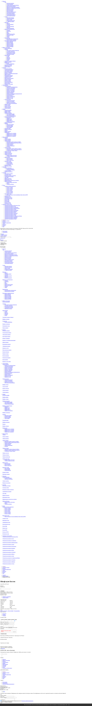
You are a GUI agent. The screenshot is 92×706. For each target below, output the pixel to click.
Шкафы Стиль (9, 118)
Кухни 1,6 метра (10, 188)
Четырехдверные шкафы (11, 115)
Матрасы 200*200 (10, 46)
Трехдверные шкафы (10, 114)
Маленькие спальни (10, 54)
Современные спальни (11, 53)
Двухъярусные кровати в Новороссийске (12, 208)
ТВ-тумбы (6, 177)
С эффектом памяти (10, 21)
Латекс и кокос (9, 19)
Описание (4, 613)
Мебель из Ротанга (8, 181)
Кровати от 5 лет (10, 98)
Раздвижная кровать (10, 94)
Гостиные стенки (8, 174)
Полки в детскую (8, 106)
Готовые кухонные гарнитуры (10, 186)
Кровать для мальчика (11, 88)
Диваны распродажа (8, 153)
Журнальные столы (8, 179)
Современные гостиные (9, 176)
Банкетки (8, 58)
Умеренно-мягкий (10, 24)
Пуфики (8, 59)
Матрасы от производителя (10, 29)
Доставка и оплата (6, 220)
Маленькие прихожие (11, 169)
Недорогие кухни (8, 203)
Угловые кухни (7, 195)
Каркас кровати (7, 66)
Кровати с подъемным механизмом (11, 73)
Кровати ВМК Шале (10, 63)
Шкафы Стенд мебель (11, 121)
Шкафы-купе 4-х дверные (11, 135)
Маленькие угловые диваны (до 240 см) (14, 148)
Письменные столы (8, 65)
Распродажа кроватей (9, 82)
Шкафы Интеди (10, 120)
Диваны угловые (8, 147)
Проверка (2, 628)
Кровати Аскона (8, 80)
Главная (4, 219)
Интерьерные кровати (9, 75)
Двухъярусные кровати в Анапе (10, 209)
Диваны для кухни (8, 154)
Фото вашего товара (4, 627)
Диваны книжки (10, 144)
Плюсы (2, 623)
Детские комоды (8, 108)
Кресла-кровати (10, 159)
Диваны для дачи (8, 151)
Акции (4, 223)
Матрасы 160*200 (10, 44)
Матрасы (4, 1)
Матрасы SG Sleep (8, 285)
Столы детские (7, 105)
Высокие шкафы (10, 126)
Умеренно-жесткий (10, 26)
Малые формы (7, 55)
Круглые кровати (8, 81)
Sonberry (6, 286)
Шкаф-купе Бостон (3, 610)
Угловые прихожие (10, 168)
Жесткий (8, 27)
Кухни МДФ (7, 201)
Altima (8, 36)
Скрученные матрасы (11, 12)
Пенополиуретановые (11, 20)
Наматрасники (7, 37)
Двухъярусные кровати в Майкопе (11, 217)
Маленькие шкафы (10, 124)
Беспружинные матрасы (11, 6)
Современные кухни (8, 197)
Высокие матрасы (8, 257)
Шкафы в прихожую (8, 122)
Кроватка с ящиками (10, 91)
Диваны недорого (8, 152)
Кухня (4, 185)
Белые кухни (7, 200)
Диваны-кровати (8, 139)
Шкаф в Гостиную (8, 178)
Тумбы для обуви (8, 170)
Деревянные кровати (8, 76)
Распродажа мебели (8, 48)
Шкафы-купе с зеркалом (11, 136)
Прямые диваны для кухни (12, 155)
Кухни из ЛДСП (8, 202)
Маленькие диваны (8, 165)
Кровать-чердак (10, 95)
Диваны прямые (8, 140)
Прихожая (4, 166)
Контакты (4, 224)
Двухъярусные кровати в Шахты (11, 214)
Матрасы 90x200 (10, 42)
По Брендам (7, 62)
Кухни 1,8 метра (10, 189)
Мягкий (8, 23)
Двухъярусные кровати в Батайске (11, 211)
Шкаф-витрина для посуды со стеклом (12, 180)
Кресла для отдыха (10, 160)
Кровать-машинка (10, 92)
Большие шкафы (10, 125)
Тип (5, 2)
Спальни (6, 49)
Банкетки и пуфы (8, 161)
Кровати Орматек (8, 79)
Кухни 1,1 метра (10, 187)
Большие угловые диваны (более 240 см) (14, 149)
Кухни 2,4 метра (8, 511)
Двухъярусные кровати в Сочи (10, 206)
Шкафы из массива (8, 129)
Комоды (8, 57)
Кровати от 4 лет (10, 97)
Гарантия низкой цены (7, 222)
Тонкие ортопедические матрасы (13, 5)
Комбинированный (10, 28)
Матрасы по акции (8, 256)
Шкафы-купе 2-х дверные (11, 133)
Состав (6, 16)
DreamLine (9, 31)
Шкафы (4, 109)
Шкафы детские (7, 104)
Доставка (4, 615)
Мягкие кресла (7, 157)
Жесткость (6, 22)
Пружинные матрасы (11, 13)
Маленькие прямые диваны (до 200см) (14, 141)
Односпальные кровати (9, 69)
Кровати (4, 67)
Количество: (2, 586)
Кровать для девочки (10, 89)
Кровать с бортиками (11, 90)
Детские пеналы (8, 107)
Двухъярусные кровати (9, 366)
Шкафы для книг (8, 131)
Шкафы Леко (9, 119)
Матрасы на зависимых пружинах (13, 7)
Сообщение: (2, 699)
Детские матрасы (10, 4)
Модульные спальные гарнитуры (13, 50)
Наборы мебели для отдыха (12, 182)
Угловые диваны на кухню (12, 156)
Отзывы (4, 614)
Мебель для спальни (6, 47)
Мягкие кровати (8, 74)
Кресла (8, 183)
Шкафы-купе (7, 132)
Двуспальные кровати (9, 70)
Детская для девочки (10, 101)
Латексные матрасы (10, 18)
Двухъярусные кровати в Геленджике (11, 210)
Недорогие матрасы (10, 3)
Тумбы (8, 56)
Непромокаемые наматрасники (12, 38)
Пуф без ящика (9, 163)
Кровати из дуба (8, 77)
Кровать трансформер (11, 96)
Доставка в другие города (7, 204)
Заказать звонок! (3, 235)
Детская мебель (5, 85)
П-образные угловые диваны (12, 150)
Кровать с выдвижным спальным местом (14, 93)
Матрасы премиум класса (11, 11)
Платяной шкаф (7, 128)
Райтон (8, 33)
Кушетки (8, 146)
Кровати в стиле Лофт (9, 84)
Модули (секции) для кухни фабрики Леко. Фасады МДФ (17, 194)
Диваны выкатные (10, 143)
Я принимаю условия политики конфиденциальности (11, 700)
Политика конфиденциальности (27, 700)
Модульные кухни (8, 193)
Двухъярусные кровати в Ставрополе (11, 207)
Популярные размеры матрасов (10, 40)
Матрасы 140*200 (10, 43)
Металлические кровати (9, 78)
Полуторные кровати (8, 71)
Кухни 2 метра (7, 510)
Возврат (4, 221)
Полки (6, 315)
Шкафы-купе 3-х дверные (11, 134)
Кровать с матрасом (8, 64)
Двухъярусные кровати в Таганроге (11, 213)
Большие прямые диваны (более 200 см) (14, 142)
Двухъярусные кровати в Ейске (10, 212)
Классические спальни (11, 52)
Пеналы (6, 130)
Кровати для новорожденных (10, 365)
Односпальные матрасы (11, 14)
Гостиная (4, 172)
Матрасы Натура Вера (11, 34)
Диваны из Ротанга (10, 184)
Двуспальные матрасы (11, 15)
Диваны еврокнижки (10, 145)
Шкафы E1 (9, 117)
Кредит (4, 225)
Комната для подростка (11, 102)
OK (68, 704)
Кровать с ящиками (8, 72)
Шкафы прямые (7, 111)
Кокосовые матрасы (10, 17)
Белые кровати (7, 83)
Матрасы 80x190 (10, 41)
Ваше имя (2, 696)
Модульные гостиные (9, 173)
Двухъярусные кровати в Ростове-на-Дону (12, 205)
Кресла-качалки (10, 158)
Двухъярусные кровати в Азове (10, 215)
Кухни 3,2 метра (10, 192)
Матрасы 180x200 (10, 45)
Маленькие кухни (8, 196)
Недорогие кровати (8, 68)
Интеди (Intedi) (10, 610)
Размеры (6, 123)
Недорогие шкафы (8, 110)
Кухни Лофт (7, 199)
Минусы (2, 624)
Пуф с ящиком (9, 162)
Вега (8, 32)
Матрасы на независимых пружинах (13, 8)
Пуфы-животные (8, 470)
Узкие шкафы (9, 127)
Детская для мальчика (11, 100)
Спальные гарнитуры (11, 51)
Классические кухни (8, 198)
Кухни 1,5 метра (10, 191)
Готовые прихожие (8, 167)
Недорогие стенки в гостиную (10, 175)
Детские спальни (8, 99)
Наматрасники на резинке (11, 39)
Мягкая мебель (5, 137)
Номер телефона (3, 697)
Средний (8, 25)
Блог (3, 226)
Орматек (8, 30)
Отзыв (1, 626)
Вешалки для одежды (8, 171)
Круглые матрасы (10, 10)
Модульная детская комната (12, 103)
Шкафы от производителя (9, 116)
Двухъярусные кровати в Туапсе (10, 218)
